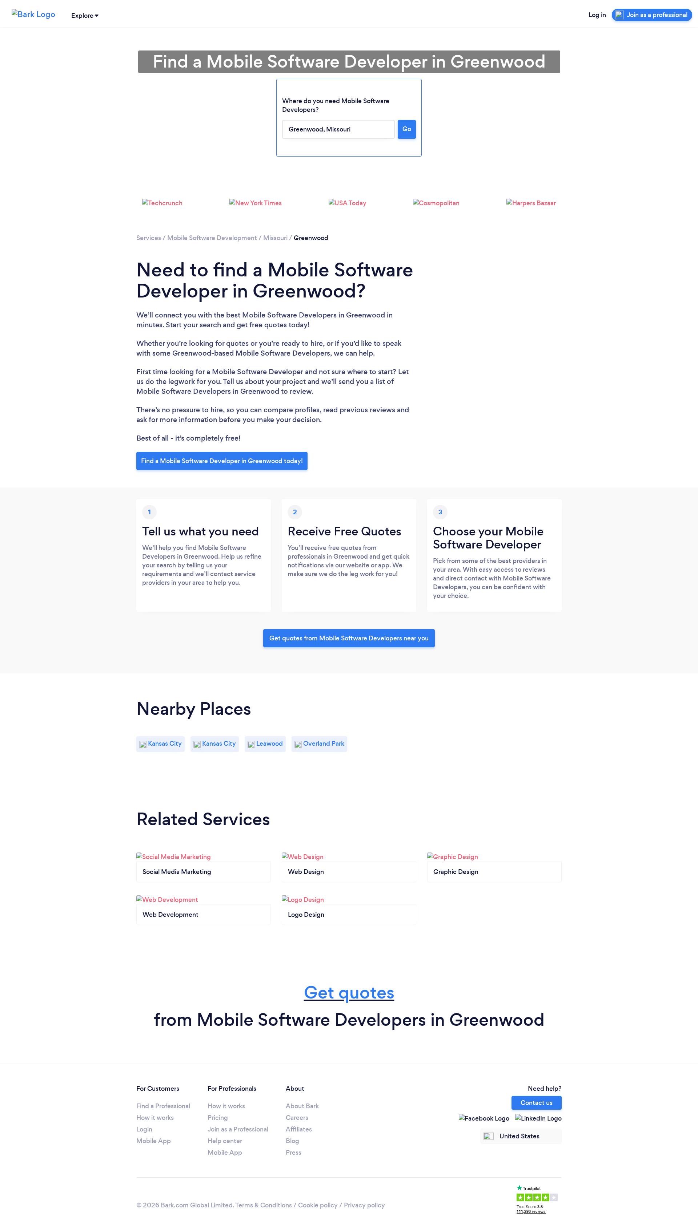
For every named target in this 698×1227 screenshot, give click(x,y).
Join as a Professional (238, 1129)
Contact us (537, 1102)
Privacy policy (364, 1205)
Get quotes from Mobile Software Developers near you (349, 638)
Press (293, 1152)
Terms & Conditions (263, 1205)
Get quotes (349, 992)
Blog (292, 1141)
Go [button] (406, 129)
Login (144, 1129)
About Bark (302, 1106)
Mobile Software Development (212, 238)
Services (148, 238)
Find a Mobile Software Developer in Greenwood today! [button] (222, 461)
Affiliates (299, 1129)
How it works (155, 1117)
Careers (297, 1117)
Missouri (275, 238)
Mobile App (153, 1141)
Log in (597, 15)
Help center (225, 1141)
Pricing (218, 1117)
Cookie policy (318, 1205)
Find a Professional (163, 1106)
